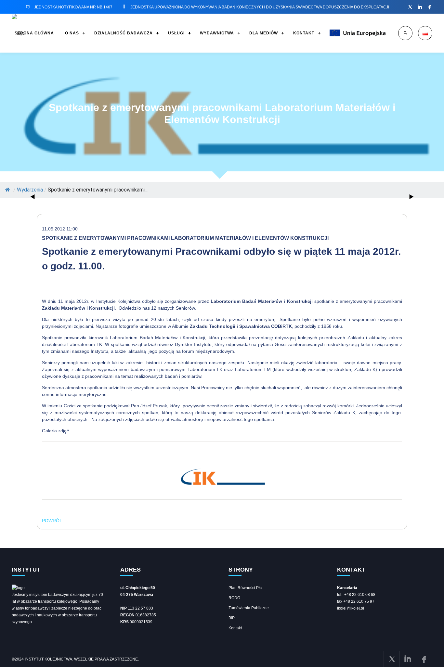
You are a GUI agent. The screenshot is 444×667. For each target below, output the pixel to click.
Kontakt (235, 628)
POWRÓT (52, 520)
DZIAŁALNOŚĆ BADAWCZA (123, 33)
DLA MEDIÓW (263, 33)
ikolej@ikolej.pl (350, 608)
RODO (234, 598)
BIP (232, 618)
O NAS (72, 33)
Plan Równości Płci (246, 588)
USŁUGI (176, 33)
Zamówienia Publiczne (249, 608)
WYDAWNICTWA (217, 33)
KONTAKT (303, 33)
